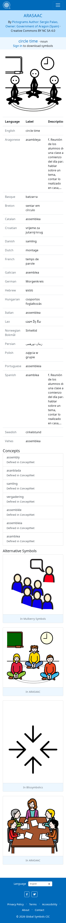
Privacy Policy (15, 904)
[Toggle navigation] (58, 5)
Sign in (17, 46)
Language (20, 883)
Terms (33, 904)
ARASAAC (33, 15)
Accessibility (49, 904)
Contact (39, 910)
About (25, 910)
